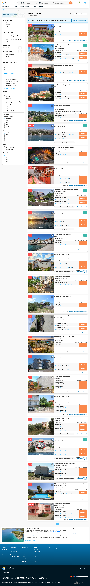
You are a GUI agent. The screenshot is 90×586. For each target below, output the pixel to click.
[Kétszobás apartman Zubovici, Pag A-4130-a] (41, 446)
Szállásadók (62, 547)
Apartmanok (52, 531)
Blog (35, 561)
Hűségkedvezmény (14, 554)
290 (60, 524)
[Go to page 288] (48, 524)
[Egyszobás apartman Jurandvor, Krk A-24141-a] (41, 426)
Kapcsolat (6, 572)
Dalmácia (24, 554)
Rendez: (71, 13)
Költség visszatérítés (14, 556)
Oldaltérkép (49, 582)
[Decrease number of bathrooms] (17, 48)
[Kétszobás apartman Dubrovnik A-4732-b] (41, 323)
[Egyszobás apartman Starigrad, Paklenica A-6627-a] (41, 197)
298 (64, 524)
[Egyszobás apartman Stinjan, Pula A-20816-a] (41, 384)
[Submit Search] (70, 2)
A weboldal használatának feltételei (20, 582)
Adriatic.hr (36, 549)
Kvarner (72, 532)
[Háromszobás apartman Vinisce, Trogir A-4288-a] (41, 220)
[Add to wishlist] (52, 26)
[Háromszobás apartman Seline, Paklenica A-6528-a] (41, 132)
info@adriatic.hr (18, 576)
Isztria (23, 551)
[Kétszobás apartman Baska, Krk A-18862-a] (41, 242)
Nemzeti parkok (25, 558)
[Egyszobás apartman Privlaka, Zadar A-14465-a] (41, 511)
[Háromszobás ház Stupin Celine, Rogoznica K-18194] (41, 155)
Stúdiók (4, 554)
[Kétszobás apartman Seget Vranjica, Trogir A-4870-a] (41, 471)
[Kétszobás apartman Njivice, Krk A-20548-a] (41, 262)
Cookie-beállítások (56, 582)
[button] (25, 3)
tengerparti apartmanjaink (30, 535)
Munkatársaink (37, 553)
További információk (9, 73)
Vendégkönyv (37, 551)
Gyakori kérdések (42, 582)
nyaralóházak (57, 531)
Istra (72, 530)
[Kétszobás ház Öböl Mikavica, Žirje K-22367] (41, 304)
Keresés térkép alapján (10, 15)
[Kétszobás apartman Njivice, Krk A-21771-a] (41, 404)
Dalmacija (73, 533)
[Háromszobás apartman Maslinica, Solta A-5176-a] (57, 113)
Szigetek (23, 556)
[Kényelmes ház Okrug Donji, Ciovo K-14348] (41, 491)
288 (54, 524)
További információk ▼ (30, 540)
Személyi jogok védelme (33, 582)
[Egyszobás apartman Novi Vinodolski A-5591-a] (41, 175)
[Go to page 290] (67, 524)
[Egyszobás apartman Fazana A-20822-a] (41, 33)
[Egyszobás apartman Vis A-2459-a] (41, 92)
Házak (3, 551)
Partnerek (52, 547)
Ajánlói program (13, 558)
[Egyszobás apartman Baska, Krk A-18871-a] (41, 363)
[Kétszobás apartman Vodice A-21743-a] (41, 52)
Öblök (23, 559)
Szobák (3, 553)
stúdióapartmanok (28, 532)
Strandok (24, 561)
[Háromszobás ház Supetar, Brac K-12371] (41, 344)
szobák (35, 532)
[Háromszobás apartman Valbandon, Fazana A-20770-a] (41, 284)
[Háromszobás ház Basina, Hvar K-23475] (41, 73)
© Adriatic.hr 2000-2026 (7, 582)
